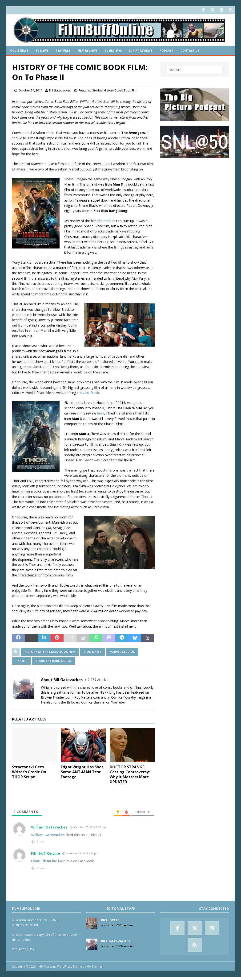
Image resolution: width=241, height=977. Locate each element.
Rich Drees (110, 920)
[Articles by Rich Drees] (91, 926)
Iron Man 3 (92, 652)
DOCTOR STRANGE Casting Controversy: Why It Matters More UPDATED (130, 774)
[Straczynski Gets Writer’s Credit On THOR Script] (34, 745)
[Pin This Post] (57, 638)
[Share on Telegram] (121, 638)
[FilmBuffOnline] (120, 43)
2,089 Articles (98, 679)
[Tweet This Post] (31, 638)
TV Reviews (113, 51)
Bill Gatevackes (60, 90)
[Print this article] (82, 638)
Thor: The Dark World (53, 661)
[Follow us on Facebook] (203, 10)
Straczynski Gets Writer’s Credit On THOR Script (29, 771)
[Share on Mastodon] (108, 638)
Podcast (166, 51)
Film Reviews (87, 51)
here (107, 221)
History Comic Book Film (120, 90)
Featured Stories (90, 90)
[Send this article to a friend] (70, 638)
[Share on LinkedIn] (44, 638)
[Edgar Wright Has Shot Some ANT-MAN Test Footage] (83, 745)
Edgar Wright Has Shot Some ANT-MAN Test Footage (82, 771)
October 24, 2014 (30, 90)
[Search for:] (195, 70)
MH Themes (94, 967)
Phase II (21, 661)
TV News (42, 51)
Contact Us (190, 51)
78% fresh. (91, 392)
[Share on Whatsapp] (95, 638)
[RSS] (231, 10)
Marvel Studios (122, 652)
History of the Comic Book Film (49, 652)
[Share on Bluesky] (134, 638)
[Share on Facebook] (18, 638)
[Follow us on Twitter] (212, 10)
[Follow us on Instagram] (221, 10)
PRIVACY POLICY (23, 949)
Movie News (19, 51)
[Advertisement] (194, 193)
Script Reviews (140, 51)
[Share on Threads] (147, 638)
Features (63, 51)
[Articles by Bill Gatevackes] (91, 947)
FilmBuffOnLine (45, 853)
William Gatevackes (49, 827)
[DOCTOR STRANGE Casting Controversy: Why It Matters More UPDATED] (132, 745)
